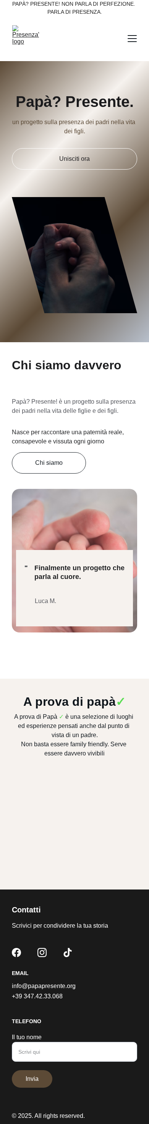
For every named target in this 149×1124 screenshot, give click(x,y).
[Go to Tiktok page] (67, 952)
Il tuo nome (27, 1037)
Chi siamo (49, 462)
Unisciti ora (74, 158)
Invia (32, 1078)
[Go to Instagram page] (42, 952)
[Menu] (132, 38)
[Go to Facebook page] (16, 952)
